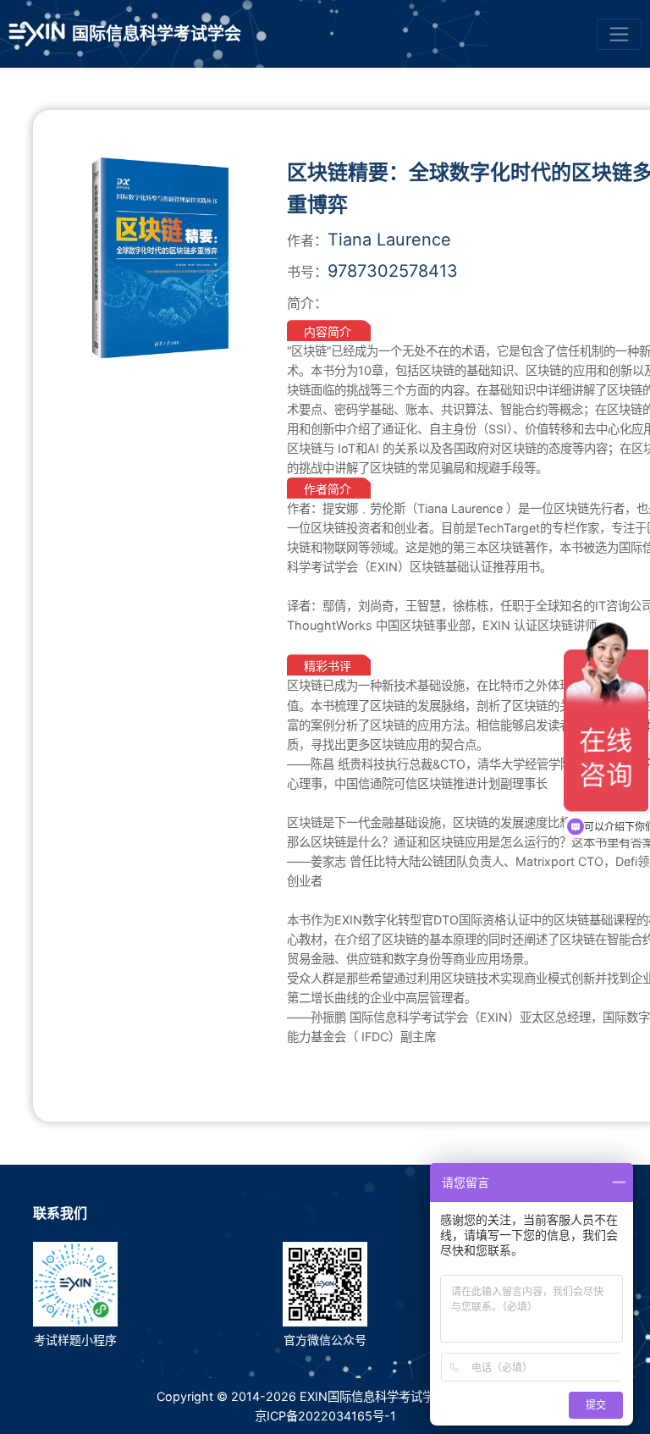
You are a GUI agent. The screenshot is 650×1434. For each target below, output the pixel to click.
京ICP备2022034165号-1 (325, 1416)
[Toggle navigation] (619, 34)
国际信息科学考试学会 (156, 34)
